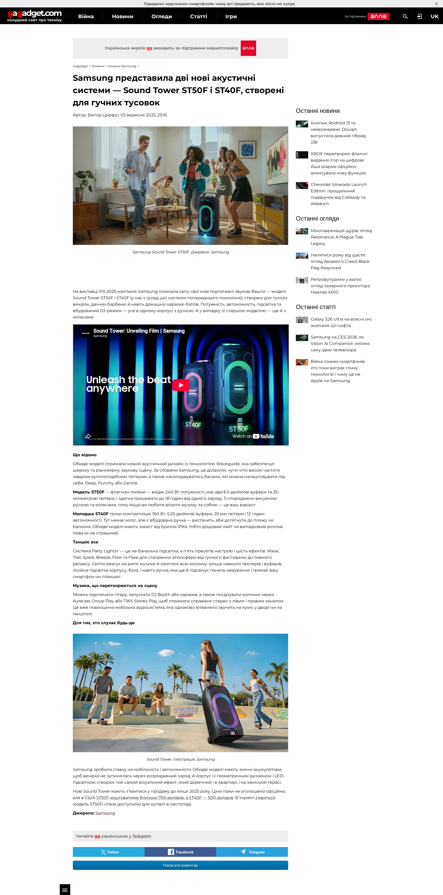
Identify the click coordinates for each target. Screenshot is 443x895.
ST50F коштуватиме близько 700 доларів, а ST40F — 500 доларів (164, 797)
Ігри (231, 16)
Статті (198, 16)
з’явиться (265, 797)
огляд (153, 297)
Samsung (105, 813)
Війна (86, 16)
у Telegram (140, 836)
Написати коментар (180, 865)
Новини (122, 16)
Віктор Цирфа (102, 115)
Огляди (162, 16)
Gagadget (34, 15)
